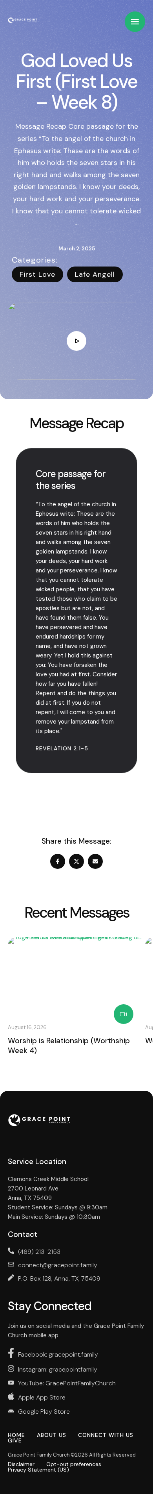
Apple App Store (42, 1397)
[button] (131, 1460)
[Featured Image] (76, 976)
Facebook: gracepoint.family (58, 1354)
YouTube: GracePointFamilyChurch (67, 1383)
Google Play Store (44, 1411)
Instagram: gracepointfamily (57, 1369)
